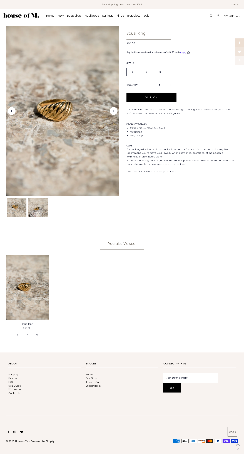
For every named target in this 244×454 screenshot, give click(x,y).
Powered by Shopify (42, 441)
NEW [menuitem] (61, 16)
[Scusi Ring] (27, 287)
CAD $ (234, 4)
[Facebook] (8, 432)
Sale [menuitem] (147, 16)
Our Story (91, 378)
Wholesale (14, 389)
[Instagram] (14, 432)
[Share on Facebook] (239, 42)
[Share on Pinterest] (239, 60)
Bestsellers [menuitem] (74, 16)
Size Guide (14, 386)
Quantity (132, 85)
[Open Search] (211, 15)
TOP (238, 448)
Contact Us (14, 393)
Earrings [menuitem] (107, 16)
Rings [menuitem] (120, 16)
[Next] (114, 111)
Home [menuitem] (50, 16)
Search (90, 374)
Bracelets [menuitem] (133, 16)
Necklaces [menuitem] (92, 16)
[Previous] (12, 111)
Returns (12, 378)
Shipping (13, 374)
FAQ (10, 382)
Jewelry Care (93, 382)
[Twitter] (21, 432)
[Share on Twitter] (239, 51)
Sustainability (93, 386)
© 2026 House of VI (17, 441)
